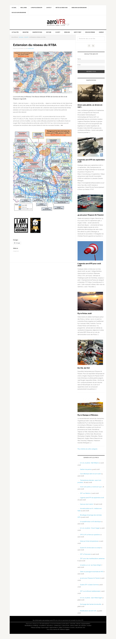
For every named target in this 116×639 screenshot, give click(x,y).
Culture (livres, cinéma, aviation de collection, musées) (76, 625)
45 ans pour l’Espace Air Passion (91, 215)
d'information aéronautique (42, 620)
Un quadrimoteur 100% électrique (90, 521)
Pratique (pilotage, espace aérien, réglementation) (44, 627)
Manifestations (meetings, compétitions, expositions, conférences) (43, 625)
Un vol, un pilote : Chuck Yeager (90, 528)
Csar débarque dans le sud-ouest (90, 474)
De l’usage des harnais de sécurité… (91, 604)
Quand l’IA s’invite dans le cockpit (90, 547)
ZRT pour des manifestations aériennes (92, 558)
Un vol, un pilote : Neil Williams (89, 463)
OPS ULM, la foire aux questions (90, 534)
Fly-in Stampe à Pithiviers (88, 415)
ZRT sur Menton (85, 493)
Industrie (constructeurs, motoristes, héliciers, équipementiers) (73, 623)
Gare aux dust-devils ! (87, 504)
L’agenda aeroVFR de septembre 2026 (92, 497)
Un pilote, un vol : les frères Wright (90, 565)
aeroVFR (58, 22)
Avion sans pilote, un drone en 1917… (91, 487)
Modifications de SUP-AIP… (88, 611)
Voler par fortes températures (89, 541)
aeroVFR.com (54, 620)
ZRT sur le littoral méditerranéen (90, 591)
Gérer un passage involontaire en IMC (91, 571)
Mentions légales (64, 629)
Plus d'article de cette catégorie (87, 449)
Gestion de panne (85, 469)
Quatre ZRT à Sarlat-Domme (89, 584)
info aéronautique (44, 623)
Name (79, 59)
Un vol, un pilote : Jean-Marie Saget (91, 598)
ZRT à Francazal (85, 554)
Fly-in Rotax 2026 (85, 313)
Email (79, 64)
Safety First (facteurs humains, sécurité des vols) (72, 627)
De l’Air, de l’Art (84, 368)
